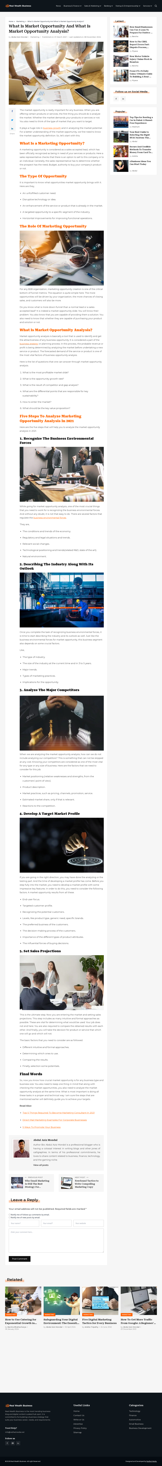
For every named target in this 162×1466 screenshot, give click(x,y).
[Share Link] (12, 111)
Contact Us (78, 1415)
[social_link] (116, 98)
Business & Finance (72, 6)
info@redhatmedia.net (14, 1432)
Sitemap (77, 1432)
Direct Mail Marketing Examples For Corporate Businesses (55, 1120)
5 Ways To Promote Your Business (42, 1127)
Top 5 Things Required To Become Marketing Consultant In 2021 (59, 1112)
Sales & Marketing (91, 6)
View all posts (40, 1165)
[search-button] (156, 6)
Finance (133, 1415)
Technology (134, 1411)
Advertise (78, 1424)
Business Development (140, 1428)
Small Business (136, 1424)
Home (11, 21)
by (134, 36)
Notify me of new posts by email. (25, 1217)
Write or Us (78, 1420)
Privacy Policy (80, 1428)
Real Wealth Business (18, 1461)
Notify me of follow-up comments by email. (30, 1214)
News (58, 6)
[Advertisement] (76, 1372)
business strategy (29, 344)
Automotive (135, 1420)
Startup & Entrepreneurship (127, 6)
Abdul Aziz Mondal (19, 37)
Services (146, 6)
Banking (107, 6)
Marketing (20, 21)
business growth (52, 128)
